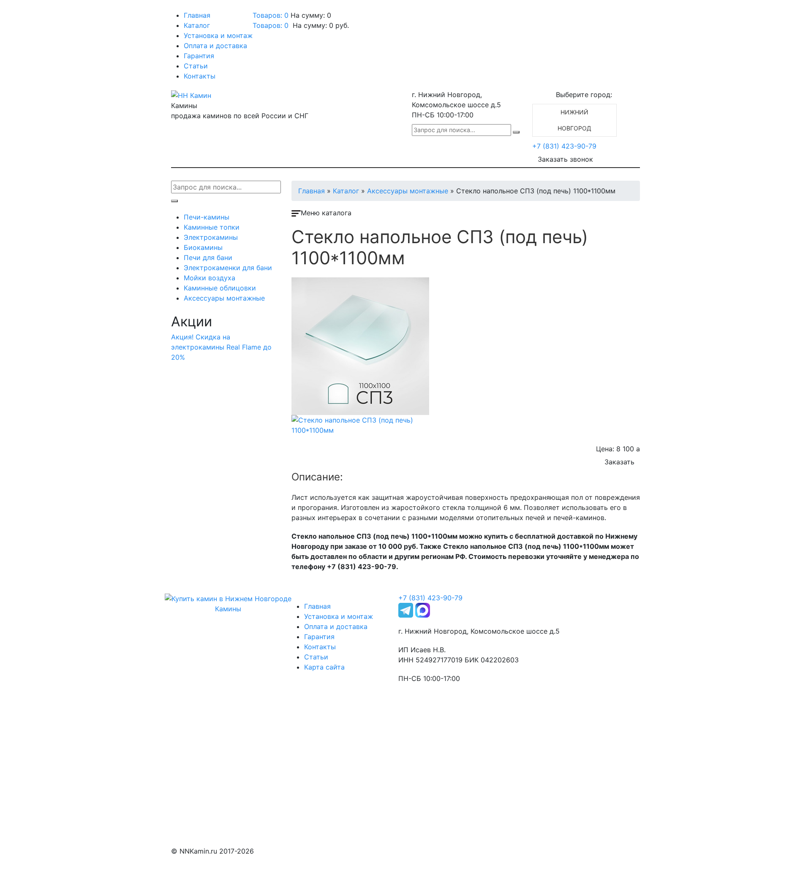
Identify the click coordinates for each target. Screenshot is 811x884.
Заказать (619, 462)
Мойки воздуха (209, 278)
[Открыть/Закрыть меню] (182, 7)
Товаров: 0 (270, 15)
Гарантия (199, 56)
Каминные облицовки (220, 288)
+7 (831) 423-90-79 (564, 146)
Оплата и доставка (215, 45)
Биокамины (203, 247)
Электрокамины (211, 237)
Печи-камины (206, 217)
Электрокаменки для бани (228, 267)
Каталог (197, 25)
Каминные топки (211, 227)
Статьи (196, 66)
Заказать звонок (565, 159)
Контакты (199, 76)
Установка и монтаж (218, 35)
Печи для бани (208, 257)
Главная (197, 15)
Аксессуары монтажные (224, 298)
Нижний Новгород (574, 120)
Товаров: (270, 25)
